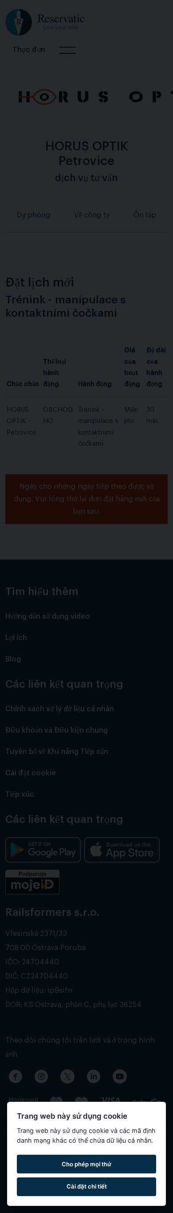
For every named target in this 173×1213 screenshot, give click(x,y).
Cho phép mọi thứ (86, 1164)
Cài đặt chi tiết (87, 1186)
